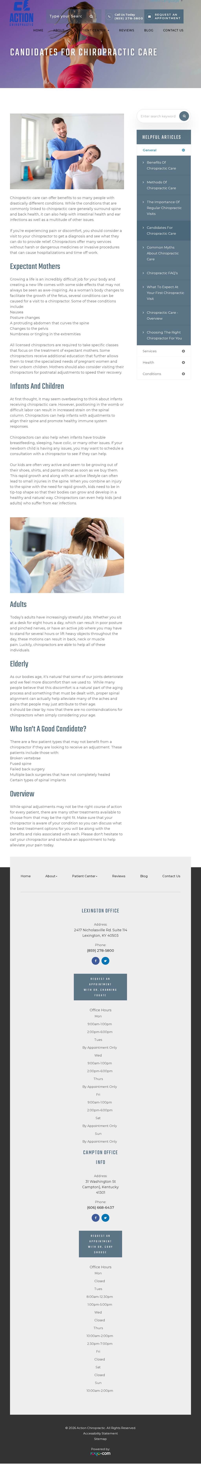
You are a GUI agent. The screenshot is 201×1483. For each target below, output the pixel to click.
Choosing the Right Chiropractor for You (164, 335)
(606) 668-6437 (100, 1207)
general (149, 150)
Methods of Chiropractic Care (161, 185)
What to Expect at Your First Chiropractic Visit (165, 293)
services (150, 351)
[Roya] (100, 1453)
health (148, 362)
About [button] (58, 30)
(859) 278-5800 (129, 18)
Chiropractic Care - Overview (162, 315)
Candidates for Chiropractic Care (161, 230)
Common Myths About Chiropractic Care (163, 253)
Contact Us (173, 30)
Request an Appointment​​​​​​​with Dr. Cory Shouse (100, 1244)
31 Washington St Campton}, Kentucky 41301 (100, 1187)
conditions (152, 374)
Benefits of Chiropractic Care (161, 165)
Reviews (126, 30)
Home (38, 30)
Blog (148, 30)
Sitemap (100, 1439)
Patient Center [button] (92, 30)
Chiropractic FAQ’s (162, 273)
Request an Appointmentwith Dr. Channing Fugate (100, 987)
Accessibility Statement (100, 1433)
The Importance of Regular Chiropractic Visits (164, 208)
